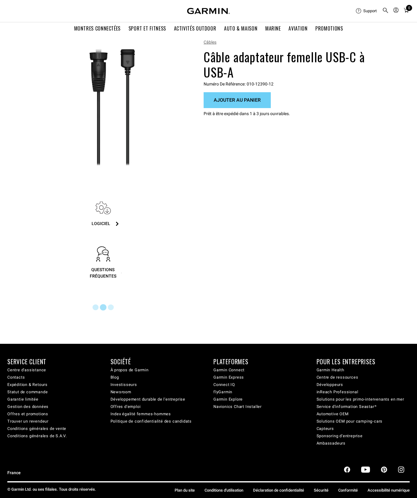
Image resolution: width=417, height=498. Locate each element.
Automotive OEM (333, 414)
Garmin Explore (228, 399)
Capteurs (325, 428)
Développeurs (330, 384)
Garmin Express (228, 377)
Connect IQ (224, 384)
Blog (115, 377)
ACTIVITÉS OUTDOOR (195, 28)
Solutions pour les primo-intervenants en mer (360, 399)
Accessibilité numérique (389, 490)
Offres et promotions (27, 414)
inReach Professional (337, 392)
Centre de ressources (337, 377)
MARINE (273, 28)
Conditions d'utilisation (224, 490)
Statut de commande (27, 392)
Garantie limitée (22, 399)
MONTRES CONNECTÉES (97, 28)
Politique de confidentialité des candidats (151, 421)
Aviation (297, 28)
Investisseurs (124, 384)
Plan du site (185, 490)
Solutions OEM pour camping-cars (350, 421)
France (14, 472)
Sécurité (321, 490)
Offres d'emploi (126, 406)
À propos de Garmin (130, 370)
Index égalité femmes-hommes (141, 414)
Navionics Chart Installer (237, 406)
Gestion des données (28, 406)
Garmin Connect (229, 370)
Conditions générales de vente (36, 428)
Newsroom (121, 392)
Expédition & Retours (27, 384)
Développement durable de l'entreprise (148, 399)
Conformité (348, 490)
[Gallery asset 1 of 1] (112, 107)
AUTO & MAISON (240, 28)
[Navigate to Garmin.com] (208, 11)
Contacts (16, 377)
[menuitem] (366, 11)
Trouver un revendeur (28, 421)
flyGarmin (222, 392)
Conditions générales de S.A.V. (37, 436)
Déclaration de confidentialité (278, 490)
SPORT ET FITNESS (147, 28)
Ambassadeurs (331, 443)
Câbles (210, 42)
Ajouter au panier (237, 100)
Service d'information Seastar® (347, 406)
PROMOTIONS (329, 28)
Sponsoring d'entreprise (340, 436)
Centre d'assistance (26, 370)
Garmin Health (330, 370)
